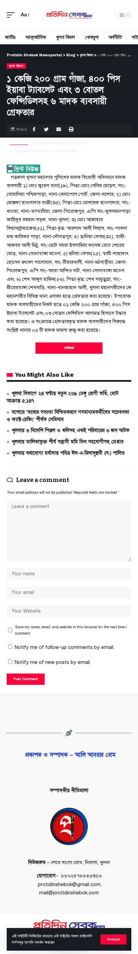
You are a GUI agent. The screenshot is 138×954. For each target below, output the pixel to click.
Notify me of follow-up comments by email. (65, 647)
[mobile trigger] (12, 15)
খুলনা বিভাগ (16, 66)
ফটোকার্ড (69, 348)
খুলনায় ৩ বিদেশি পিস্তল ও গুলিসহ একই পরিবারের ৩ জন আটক (70, 430)
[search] (107, 15)
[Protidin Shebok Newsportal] (69, 15)
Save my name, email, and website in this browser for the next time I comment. (71, 630)
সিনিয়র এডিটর (19, 143)
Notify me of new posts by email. (53, 662)
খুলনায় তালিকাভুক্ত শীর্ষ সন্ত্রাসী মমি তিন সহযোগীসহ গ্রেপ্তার (67, 441)
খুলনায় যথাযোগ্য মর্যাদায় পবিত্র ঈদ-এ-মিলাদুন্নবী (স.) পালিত (68, 453)
